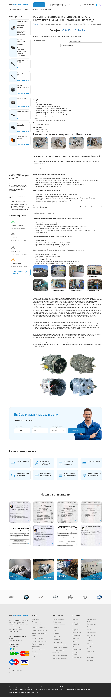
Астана (75, 627)
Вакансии (55, 628)
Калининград (77, 635)
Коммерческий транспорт (21, 31)
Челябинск (90, 657)
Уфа (88, 655)
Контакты (39, 5)
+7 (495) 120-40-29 (73, 30)
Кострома (75, 644)
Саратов (90, 643)
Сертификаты (57, 642)
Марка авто (19, 427)
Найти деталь (75, 431)
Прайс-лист (56, 622)
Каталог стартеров (59, 645)
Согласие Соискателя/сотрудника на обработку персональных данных (29, 689)
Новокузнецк (91, 624)
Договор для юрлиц (59, 655)
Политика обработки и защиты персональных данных (24, 687)
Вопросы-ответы (58, 625)
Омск (88, 627)
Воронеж (75, 630)
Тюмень (89, 649)
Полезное (55, 633)
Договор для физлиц (59, 658)
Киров (74, 641)
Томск (89, 646)
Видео (54, 630)
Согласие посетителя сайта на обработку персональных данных (60, 687)
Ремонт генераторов (39, 630)
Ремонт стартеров (22, 21)
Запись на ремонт (15, 9)
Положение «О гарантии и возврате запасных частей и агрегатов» (71, 689)
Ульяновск (90, 652)
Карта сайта (56, 636)
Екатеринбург (77, 632)
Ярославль (90, 660)
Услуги (25, 9)
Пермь (89, 630)
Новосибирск (77, 657)
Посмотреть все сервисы (18, 272)
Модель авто (37, 427)
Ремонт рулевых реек (39, 641)
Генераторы (36, 622)
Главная (35, 24)
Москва (75, 619)
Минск (74, 647)
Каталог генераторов (60, 648)
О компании (34, 9)
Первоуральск (92, 632)
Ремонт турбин (37, 638)
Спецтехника (21, 34)
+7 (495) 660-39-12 (87, 5)
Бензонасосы (36, 625)
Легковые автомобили (20, 24)
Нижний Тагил (77, 650)
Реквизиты (56, 639)
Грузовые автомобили (20, 28)
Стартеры (35, 619)
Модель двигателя (57, 427)
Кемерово (75, 638)
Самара (89, 640)
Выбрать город (72, 5)
